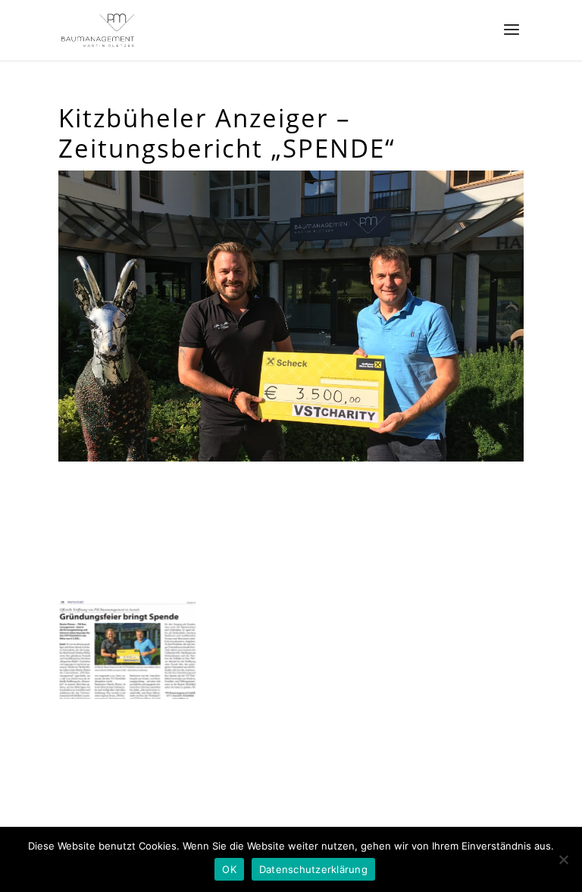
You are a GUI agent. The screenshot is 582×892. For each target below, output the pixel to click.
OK (229, 869)
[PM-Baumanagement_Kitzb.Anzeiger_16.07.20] (127, 698)
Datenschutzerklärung (313, 869)
